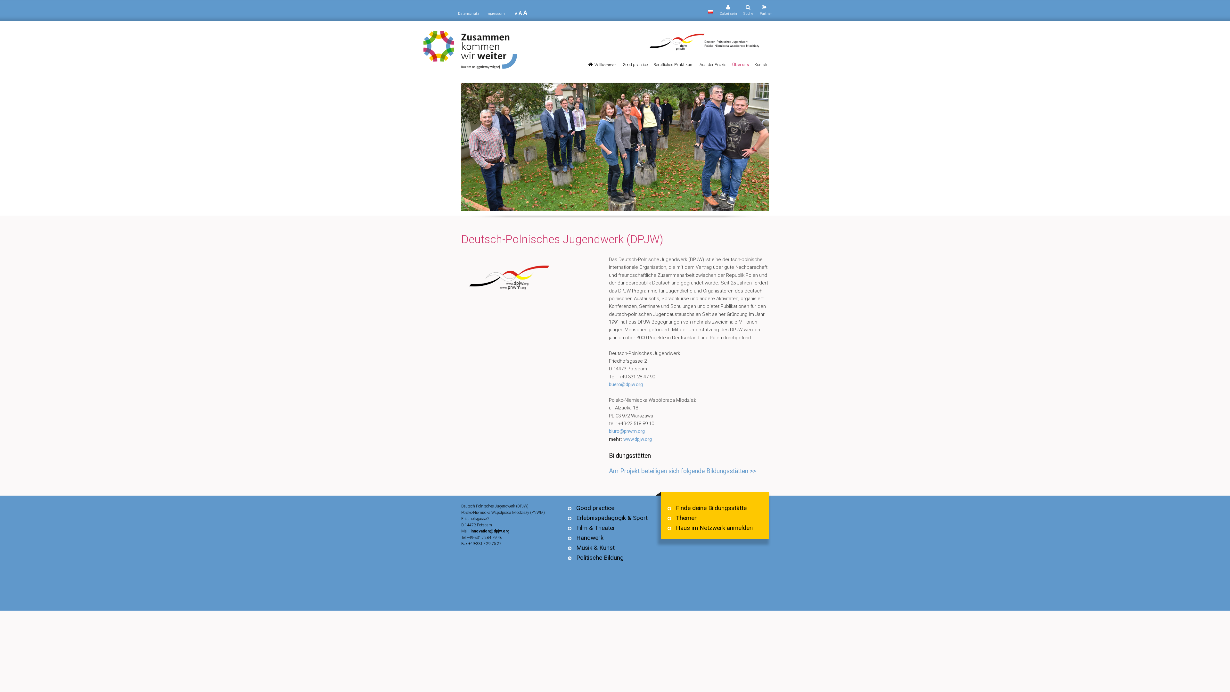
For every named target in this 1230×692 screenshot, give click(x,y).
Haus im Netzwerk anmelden (714, 527)
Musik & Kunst (595, 547)
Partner (766, 14)
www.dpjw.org (637, 439)
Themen (687, 518)
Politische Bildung (600, 557)
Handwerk (589, 537)
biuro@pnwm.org (627, 431)
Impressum (495, 14)
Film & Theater (595, 527)
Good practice (635, 64)
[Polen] (710, 12)
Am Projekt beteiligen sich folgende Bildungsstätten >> (682, 471)
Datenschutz (468, 14)
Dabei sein (728, 14)
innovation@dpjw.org (490, 531)
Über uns (740, 64)
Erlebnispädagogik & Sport (612, 518)
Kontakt (762, 64)
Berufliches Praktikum (673, 64)
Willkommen (605, 64)
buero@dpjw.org (626, 384)
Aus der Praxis (713, 64)
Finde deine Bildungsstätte (711, 508)
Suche (748, 14)
